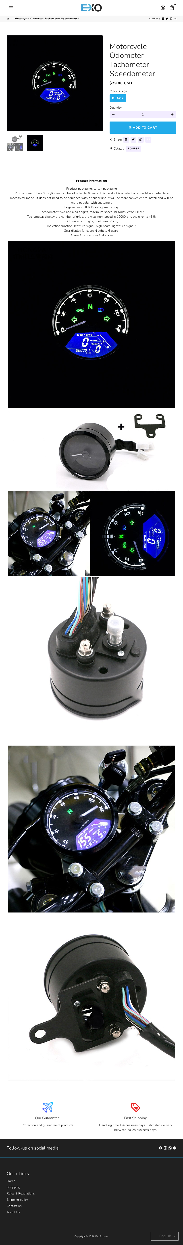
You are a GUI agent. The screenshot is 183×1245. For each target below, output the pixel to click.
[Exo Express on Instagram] (165, 1148)
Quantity (116, 107)
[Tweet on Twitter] (167, 18)
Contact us (14, 1206)
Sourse (133, 148)
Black (118, 98)
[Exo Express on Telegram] (174, 1148)
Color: (118, 91)
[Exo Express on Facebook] (160, 1148)
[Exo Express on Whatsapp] (170, 1148)
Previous (12, 83)
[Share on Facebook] (163, 18)
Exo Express (101, 1236)
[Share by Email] (175, 18)
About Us (13, 1212)
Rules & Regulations (21, 1193)
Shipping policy (17, 1200)
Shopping (13, 1187)
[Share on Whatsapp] (171, 18)
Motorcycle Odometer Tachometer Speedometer (47, 18)
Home (11, 1181)
